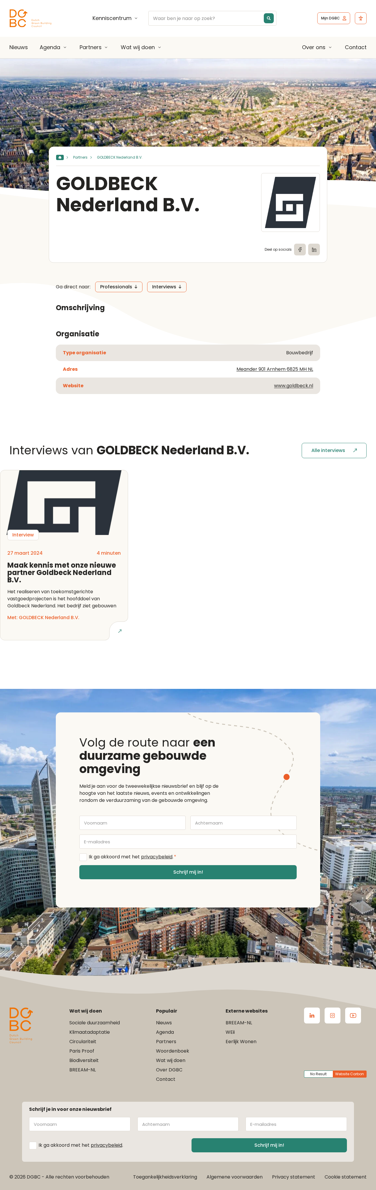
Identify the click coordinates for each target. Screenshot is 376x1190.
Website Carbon (349, 1073)
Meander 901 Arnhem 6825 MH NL (274, 369)
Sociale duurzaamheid (94, 1022)
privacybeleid (156, 856)
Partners (91, 47)
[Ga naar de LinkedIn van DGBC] (312, 1015)
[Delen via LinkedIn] (314, 249)
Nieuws (18, 47)
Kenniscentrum (112, 18)
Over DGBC (169, 1069)
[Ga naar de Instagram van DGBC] (332, 1015)
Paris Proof (81, 1051)
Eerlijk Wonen (241, 1041)
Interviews (164, 286)
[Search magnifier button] (269, 18)
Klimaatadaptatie (89, 1032)
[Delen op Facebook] (300, 249)
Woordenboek (172, 1051)
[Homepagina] (60, 157)
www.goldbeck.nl (293, 385)
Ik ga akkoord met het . (132, 856)
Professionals (116, 286)
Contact (356, 47)
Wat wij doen (138, 47)
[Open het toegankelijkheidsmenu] (361, 18)
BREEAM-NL (82, 1069)
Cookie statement (346, 1177)
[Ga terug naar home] (30, 18)
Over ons (313, 47)
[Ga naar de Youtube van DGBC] (353, 1015)
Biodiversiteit (84, 1060)
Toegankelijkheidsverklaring (165, 1177)
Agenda (50, 47)
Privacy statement (293, 1177)
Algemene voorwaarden (235, 1177)
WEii (230, 1032)
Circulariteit (82, 1041)
